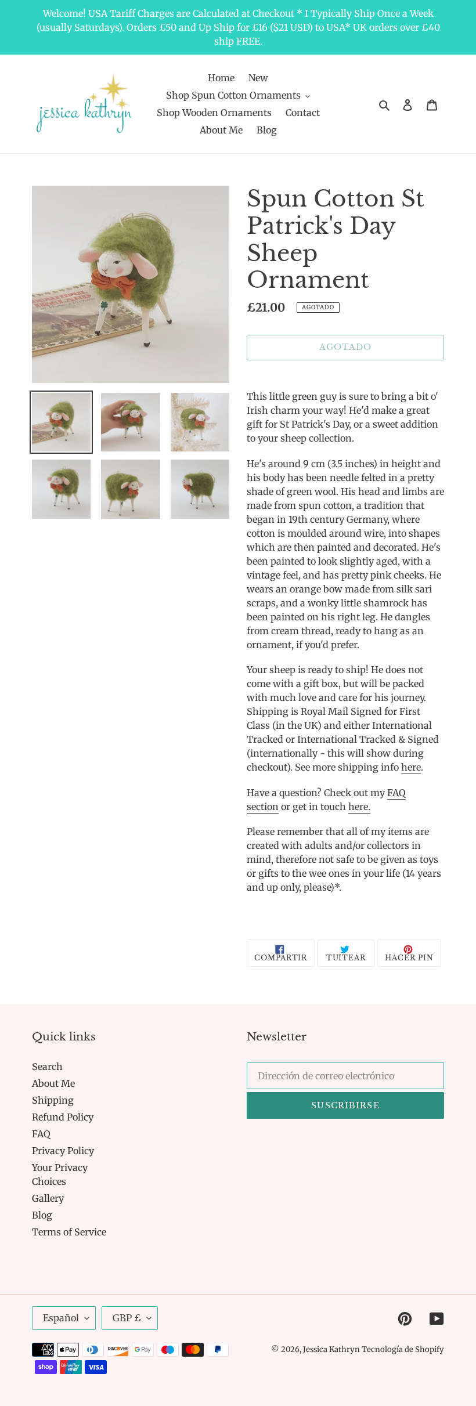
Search (47, 1066)
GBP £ (127, 1318)
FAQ (41, 1134)
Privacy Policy (63, 1150)
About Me (53, 1083)
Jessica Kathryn (332, 1349)
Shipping (53, 1100)
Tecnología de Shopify (403, 1349)
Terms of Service (69, 1232)
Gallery (48, 1198)
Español (61, 1318)
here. (359, 806)
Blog (42, 1215)
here (411, 767)
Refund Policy (62, 1117)
